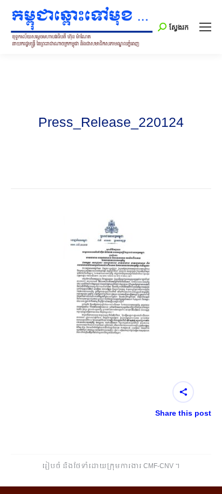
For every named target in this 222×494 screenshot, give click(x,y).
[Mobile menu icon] (205, 27)
